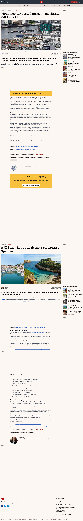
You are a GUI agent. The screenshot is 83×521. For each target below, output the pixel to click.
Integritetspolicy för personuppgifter (63, 504)
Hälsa (55, 5)
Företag (45, 5)
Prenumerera (74, 2)
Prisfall (27, 157)
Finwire (20, 164)
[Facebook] (2, 506)
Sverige (47, 157)
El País (24, 301)
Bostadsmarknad (15, 432)
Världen (20, 5)
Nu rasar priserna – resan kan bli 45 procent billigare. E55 (28, 424)
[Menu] (81, 2)
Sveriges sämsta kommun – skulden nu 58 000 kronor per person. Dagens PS (32, 349)
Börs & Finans (27, 5)
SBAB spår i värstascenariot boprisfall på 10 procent (27, 146)
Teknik (41, 5)
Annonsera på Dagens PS (61, 510)
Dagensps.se (3, 10)
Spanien (31, 432)
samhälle (33, 157)
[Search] (79, 2)
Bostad (16, 10)
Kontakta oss (58, 501)
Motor (50, 5)
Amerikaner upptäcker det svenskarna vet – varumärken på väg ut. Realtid (31, 426)
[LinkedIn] (8, 506)
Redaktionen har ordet (60, 511)
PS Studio (68, 5)
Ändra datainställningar (60, 516)
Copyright (58, 502)
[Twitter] (5, 506)
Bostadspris (24, 432)
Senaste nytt (15, 5)
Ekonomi (21, 157)
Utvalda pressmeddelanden (61, 500)
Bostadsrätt (13, 157)
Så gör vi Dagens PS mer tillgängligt (63, 514)
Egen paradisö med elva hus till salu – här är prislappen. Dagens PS (30, 327)
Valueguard (13, 160)
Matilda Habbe (21, 437)
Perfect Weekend (61, 5)
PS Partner (58, 513)
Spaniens (3, 299)
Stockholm (40, 157)
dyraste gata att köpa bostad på (37, 332)
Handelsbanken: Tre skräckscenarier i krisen (26, 149)
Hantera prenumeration (60, 498)
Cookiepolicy (58, 505)
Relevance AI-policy (60, 508)
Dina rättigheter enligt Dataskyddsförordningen (65, 507)
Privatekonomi (35, 5)
